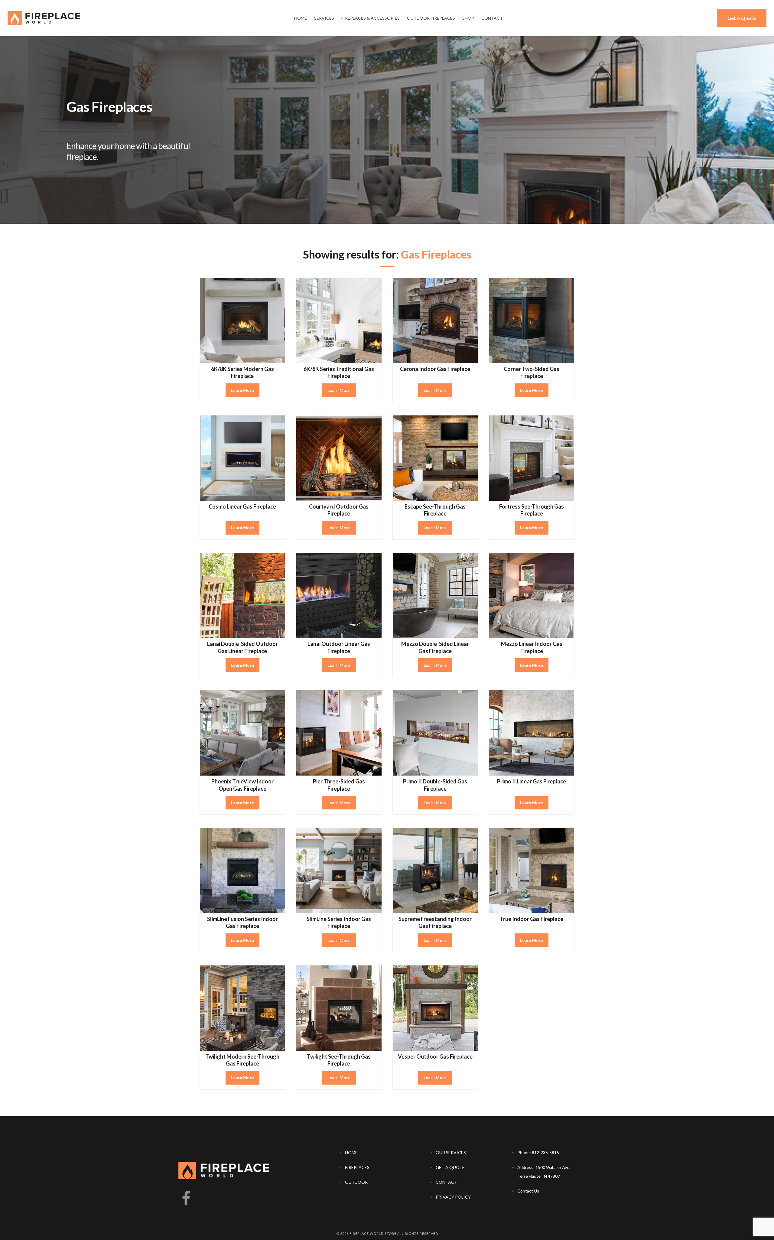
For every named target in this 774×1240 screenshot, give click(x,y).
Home (300, 18)
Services (324, 18)
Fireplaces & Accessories (370, 18)
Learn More (242, 390)
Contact (492, 18)
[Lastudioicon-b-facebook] (186, 1198)
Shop (468, 18)
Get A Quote (741, 18)
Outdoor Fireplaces (431, 18)
